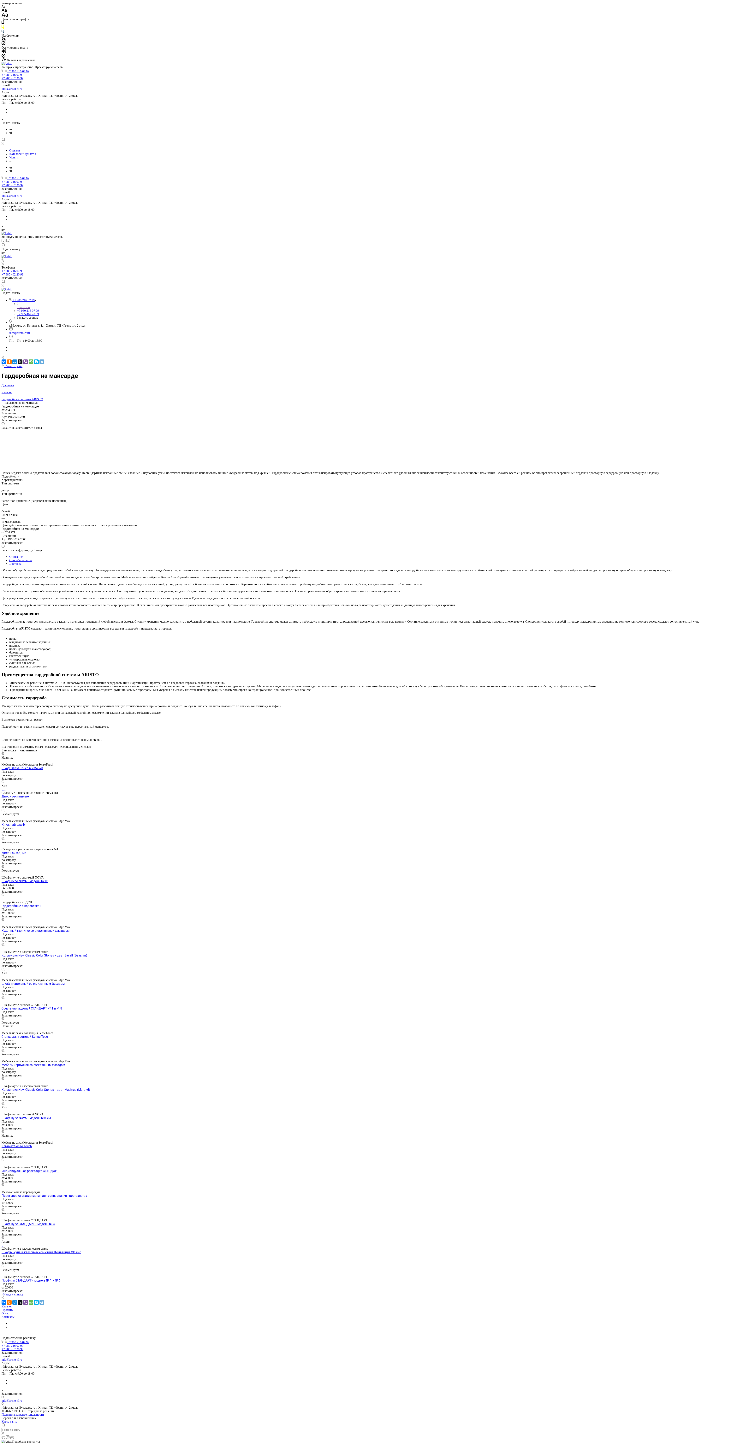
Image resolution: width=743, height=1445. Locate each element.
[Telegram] (10, 132)
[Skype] (36, 361)
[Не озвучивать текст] (3, 56)
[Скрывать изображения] (3, 44)
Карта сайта (9, 1421)
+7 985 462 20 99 (12, 78)
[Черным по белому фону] (3, 23)
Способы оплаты (20, 560)
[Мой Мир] (14, 361)
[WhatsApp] (31, 361)
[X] (20, 361)
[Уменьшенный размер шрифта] (3, 6)
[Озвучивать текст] (4, 52)
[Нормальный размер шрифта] (4, 10)
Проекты (7, 1310)
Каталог (7, 1306)
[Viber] (25, 361)
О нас (5, 1313)
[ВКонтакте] (10, 129)
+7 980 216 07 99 (18, 71)
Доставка (15, 563)
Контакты (8, 1316)
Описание (16, 556)
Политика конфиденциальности (23, 1414)
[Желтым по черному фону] (3, 27)
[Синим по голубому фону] (3, 32)
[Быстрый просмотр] (3, 754)
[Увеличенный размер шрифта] (5, 15)
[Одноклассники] (9, 361)
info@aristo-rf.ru (12, 88)
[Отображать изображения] (4, 39)
